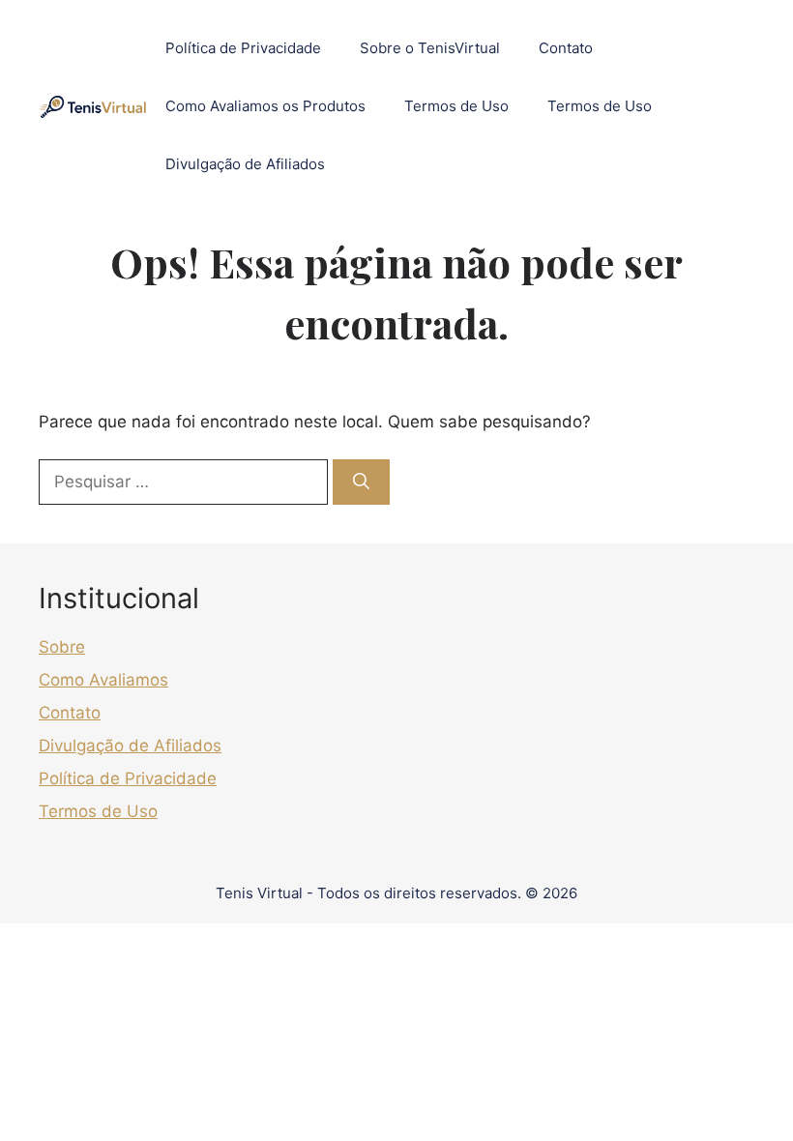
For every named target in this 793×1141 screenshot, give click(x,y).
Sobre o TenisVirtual (430, 48)
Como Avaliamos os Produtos (265, 106)
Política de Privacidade (243, 48)
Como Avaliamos (103, 679)
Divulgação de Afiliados (245, 164)
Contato (566, 48)
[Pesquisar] (361, 482)
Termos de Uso (456, 106)
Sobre (62, 647)
